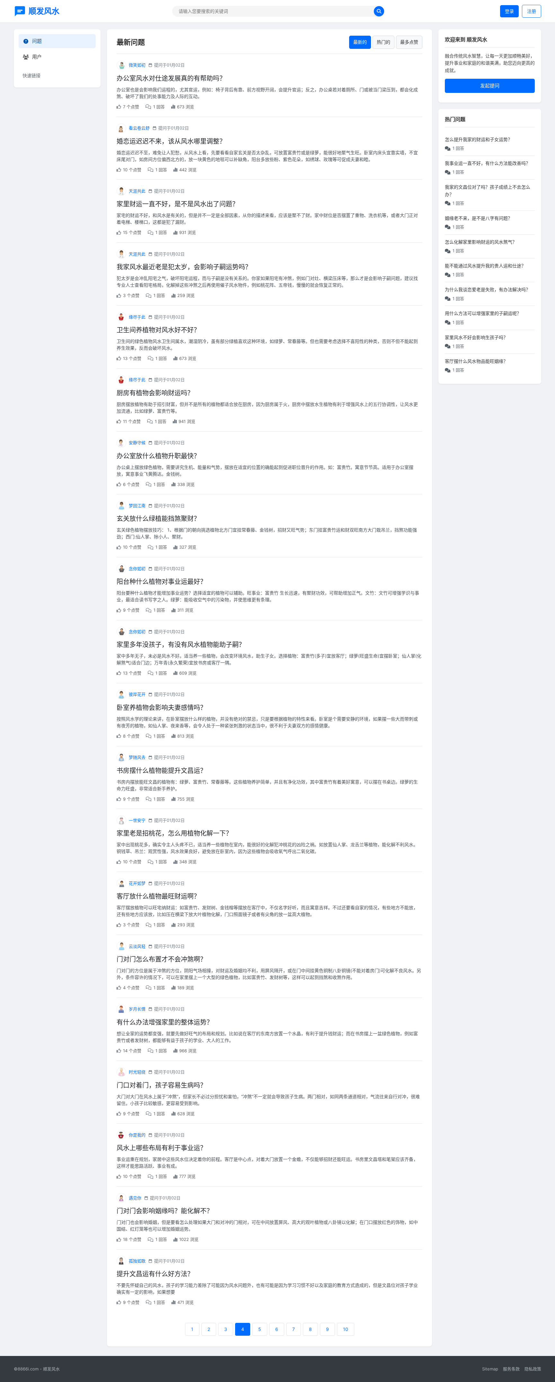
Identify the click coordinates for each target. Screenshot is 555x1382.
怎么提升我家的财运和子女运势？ (478, 139)
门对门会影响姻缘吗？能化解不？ (165, 1211)
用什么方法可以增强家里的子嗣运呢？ (483, 313)
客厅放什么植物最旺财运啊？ (158, 896)
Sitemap (490, 1368)
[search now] (379, 11)
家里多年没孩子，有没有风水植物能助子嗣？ (181, 645)
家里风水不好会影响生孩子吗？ (476, 337)
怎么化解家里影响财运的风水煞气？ (481, 242)
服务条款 (511, 1368)
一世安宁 (137, 820)
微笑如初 (137, 64)
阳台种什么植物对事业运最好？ (162, 582)
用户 (37, 57)
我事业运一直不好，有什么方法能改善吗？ (487, 163)
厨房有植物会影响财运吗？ (155, 393)
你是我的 (137, 1134)
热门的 (383, 42)
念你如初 (137, 568)
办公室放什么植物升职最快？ (158, 456)
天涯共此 (137, 190)
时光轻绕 (137, 1071)
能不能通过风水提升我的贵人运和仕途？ (485, 265)
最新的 (360, 42)
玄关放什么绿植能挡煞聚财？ (158, 519)
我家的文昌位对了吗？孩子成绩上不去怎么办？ (487, 190)
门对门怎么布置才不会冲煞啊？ (162, 959)
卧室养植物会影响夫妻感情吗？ (162, 708)
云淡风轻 (137, 946)
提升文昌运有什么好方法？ (155, 1274)
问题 (37, 41)
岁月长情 (137, 1008)
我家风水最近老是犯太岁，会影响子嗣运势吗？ (184, 267)
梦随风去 (137, 757)
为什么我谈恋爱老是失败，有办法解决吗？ (487, 289)
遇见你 (135, 1197)
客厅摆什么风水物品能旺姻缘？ (476, 361)
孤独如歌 (137, 1260)
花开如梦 (137, 883)
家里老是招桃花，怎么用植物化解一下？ (174, 833)
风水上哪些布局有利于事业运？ (162, 1148)
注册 (531, 11)
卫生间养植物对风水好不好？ (158, 330)
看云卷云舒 (139, 127)
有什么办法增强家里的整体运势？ (165, 1022)
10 (345, 1329)
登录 (509, 11)
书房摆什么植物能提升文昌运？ (162, 771)
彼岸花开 (137, 694)
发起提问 (489, 86)
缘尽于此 (137, 316)
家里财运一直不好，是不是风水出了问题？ (178, 204)
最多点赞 (409, 42)
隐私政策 (532, 1368)
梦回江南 (137, 505)
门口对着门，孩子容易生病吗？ (162, 1085)
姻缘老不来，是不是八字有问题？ (478, 218)
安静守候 (137, 442)
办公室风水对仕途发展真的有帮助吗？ (171, 78)
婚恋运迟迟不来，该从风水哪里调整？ (171, 141)
